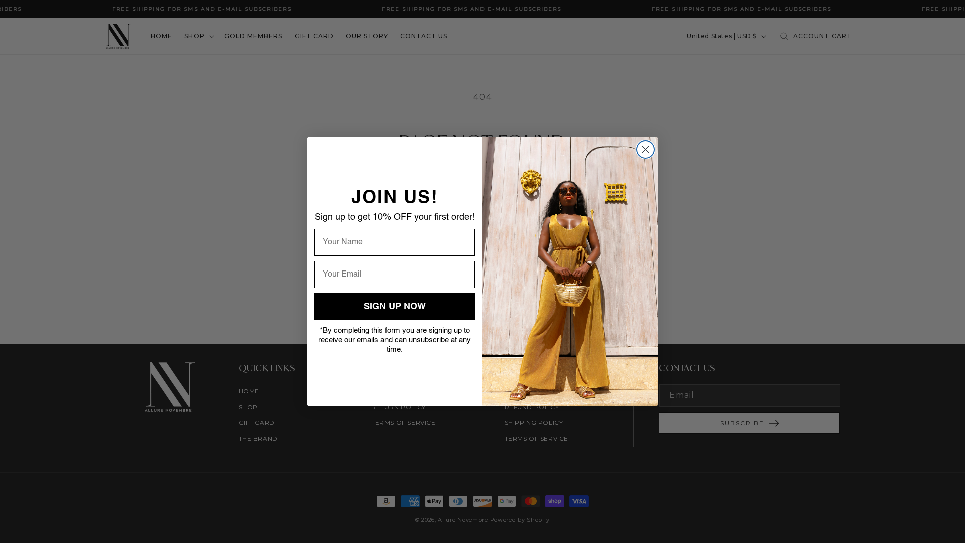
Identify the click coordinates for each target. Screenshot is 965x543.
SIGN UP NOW (395, 306)
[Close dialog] (645, 149)
